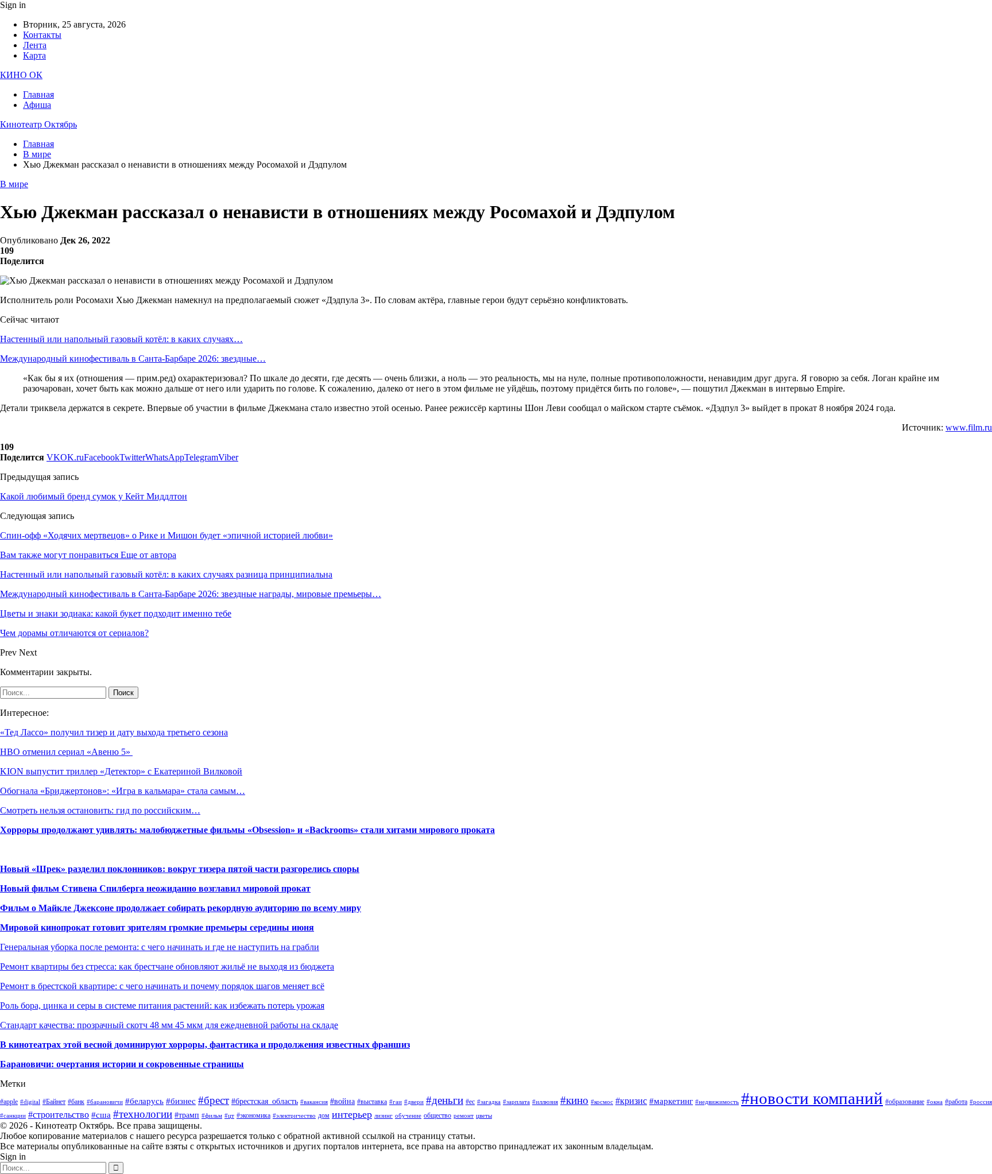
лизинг (383, 1116)
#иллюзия (545, 1102)
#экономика (253, 1115)
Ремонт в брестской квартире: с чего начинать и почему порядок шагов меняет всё (162, 986)
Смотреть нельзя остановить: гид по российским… (100, 810)
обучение (408, 1116)
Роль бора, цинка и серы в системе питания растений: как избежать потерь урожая (162, 1005)
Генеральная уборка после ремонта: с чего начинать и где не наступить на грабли (159, 947)
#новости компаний (812, 1098)
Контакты (42, 35)
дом (324, 1115)
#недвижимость (717, 1102)
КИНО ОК (21, 75)
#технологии (142, 1114)
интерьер (352, 1114)
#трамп (187, 1115)
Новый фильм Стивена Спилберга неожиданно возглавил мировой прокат (155, 888)
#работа (956, 1102)
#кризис (631, 1101)
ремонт (464, 1116)
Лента (34, 45)
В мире (14, 184)
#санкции (13, 1116)
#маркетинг (671, 1101)
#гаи (395, 1102)
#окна (935, 1102)
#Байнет (53, 1102)
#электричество (294, 1116)
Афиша (37, 105)
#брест (213, 1100)
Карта (34, 55)
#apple (9, 1102)
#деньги (444, 1100)
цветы (484, 1116)
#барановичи (105, 1102)
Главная (38, 94)
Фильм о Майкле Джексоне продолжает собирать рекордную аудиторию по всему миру (180, 908)
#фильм (212, 1116)
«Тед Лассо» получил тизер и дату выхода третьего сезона (114, 732)
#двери (414, 1102)
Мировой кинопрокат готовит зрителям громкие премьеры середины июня (157, 927)
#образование (904, 1102)
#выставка (372, 1102)
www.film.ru (969, 427)
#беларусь (144, 1101)
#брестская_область (264, 1101)
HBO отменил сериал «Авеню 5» (66, 752)
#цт (229, 1116)
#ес (470, 1102)
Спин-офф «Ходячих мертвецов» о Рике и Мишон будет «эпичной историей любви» (166, 535)
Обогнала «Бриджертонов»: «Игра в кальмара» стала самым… (122, 791)
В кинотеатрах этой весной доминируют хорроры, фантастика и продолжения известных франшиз (205, 1044)
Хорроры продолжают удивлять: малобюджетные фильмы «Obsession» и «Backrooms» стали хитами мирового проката (247, 830)
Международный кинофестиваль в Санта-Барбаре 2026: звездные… (133, 358)
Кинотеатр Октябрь (38, 124)
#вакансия (314, 1102)
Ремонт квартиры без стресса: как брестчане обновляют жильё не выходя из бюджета (167, 966)
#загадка (489, 1102)
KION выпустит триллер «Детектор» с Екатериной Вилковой (121, 771)
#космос (602, 1102)
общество (437, 1115)
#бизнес (181, 1101)
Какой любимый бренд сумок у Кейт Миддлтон (93, 496)
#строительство (58, 1114)
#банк (76, 1102)
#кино (574, 1100)
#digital (30, 1102)
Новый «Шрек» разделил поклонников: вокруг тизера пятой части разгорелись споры (179, 869)
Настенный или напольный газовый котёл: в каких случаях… (121, 339)
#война (342, 1101)
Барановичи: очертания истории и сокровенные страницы (122, 1064)
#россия (981, 1102)
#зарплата (516, 1102)
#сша (101, 1114)
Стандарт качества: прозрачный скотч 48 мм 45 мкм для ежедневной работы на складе (169, 1025)
